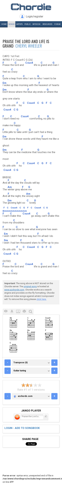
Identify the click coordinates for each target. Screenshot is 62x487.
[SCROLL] (18, 312)
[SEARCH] (30, 312)
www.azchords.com (14, 289)
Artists (19, 24)
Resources (47, 24)
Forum (57, 24)
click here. (41, 299)
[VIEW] (6, 312)
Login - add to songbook (22, 428)
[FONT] (12, 312)
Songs (11, 24)
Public (27, 24)
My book (36, 24)
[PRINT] (24, 312)
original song (30, 286)
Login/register (34, 16)
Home (4, 24)
